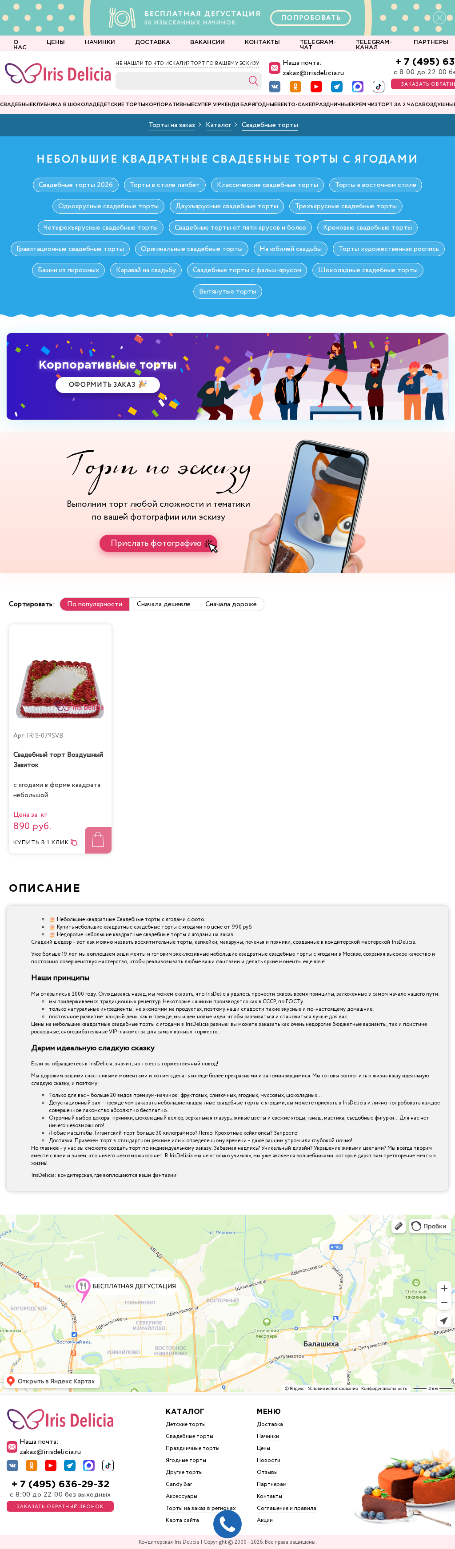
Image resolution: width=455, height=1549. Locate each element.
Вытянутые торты (227, 291)
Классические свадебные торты (267, 185)
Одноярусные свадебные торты (108, 206)
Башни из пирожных (68, 270)
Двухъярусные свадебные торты (227, 206)
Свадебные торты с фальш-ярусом (247, 270)
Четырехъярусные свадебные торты (101, 227)
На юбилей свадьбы (290, 249)
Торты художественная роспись (389, 249)
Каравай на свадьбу (146, 270)
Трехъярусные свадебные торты (346, 206)
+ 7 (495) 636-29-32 (60, 1484)
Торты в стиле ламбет (165, 185)
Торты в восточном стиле (375, 185)
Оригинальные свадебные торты (192, 249)
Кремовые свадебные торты (367, 227)
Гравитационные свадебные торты (70, 249)
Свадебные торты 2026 (76, 185)
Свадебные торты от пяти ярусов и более (240, 227)
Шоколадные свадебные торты (368, 270)
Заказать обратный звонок (60, 1506)
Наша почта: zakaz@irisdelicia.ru (313, 68)
